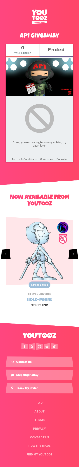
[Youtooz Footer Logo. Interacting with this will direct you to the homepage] (39, 335)
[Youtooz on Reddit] (47, 346)
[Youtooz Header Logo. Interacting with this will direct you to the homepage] (39, 16)
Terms (40, 420)
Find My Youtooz (39, 454)
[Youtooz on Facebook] (24, 346)
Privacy (39, 428)
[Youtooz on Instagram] (39, 346)
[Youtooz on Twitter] (32, 346)
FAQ (40, 402)
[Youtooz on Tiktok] (54, 346)
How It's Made (39, 445)
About (39, 411)
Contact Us (39, 437)
